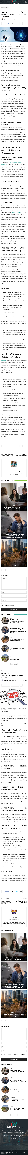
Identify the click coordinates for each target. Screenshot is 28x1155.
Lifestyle (13, 562)
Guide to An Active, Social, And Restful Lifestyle (18, 658)
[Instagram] (14, 1144)
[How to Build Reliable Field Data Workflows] (5, 648)
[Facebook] (10, 1144)
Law (14, 505)
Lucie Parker (8, 19)
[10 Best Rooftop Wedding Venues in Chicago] (14, 553)
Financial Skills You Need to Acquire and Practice (7, 455)
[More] (21, 23)
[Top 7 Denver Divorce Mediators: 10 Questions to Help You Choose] (14, 497)
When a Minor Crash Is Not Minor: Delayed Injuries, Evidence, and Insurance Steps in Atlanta (14, 535)
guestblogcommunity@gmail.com (16, 1141)
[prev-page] (2, 570)
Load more (13, 664)
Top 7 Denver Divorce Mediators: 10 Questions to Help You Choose (14, 508)
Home (2, 7)
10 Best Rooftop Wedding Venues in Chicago (14, 564)
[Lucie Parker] (2, 19)
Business (6, 7)
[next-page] (5, 570)
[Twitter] (17, 1144)
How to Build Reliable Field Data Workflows (17, 649)
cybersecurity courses (17, 212)
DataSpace (3, 360)
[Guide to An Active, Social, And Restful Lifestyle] (5, 658)
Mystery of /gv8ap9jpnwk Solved (21, 455)
